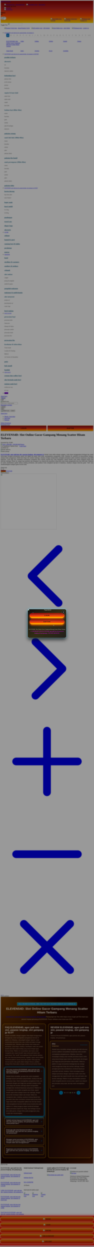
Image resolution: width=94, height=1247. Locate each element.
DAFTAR (47, 622)
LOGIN (47, 615)
